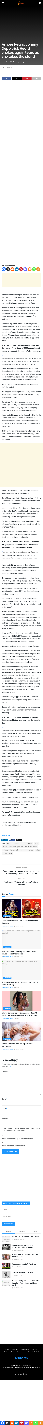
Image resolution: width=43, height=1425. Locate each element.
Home (3, 67)
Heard (5, 847)
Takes (38, 850)
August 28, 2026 (19, 926)
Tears (5, 853)
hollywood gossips (16, 847)
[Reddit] (12, 269)
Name (4, 1099)
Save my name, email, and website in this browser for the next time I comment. (22, 1129)
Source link (6, 835)
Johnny (5, 850)
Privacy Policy (25, 1350)
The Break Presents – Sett (22, 1272)
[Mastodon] (25, 269)
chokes (29, 843)
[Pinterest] (21, 269)
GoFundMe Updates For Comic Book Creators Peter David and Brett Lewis (26, 1283)
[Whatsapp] (34, 269)
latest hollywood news (18, 850)
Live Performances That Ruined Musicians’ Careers (20, 921)
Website (5, 1119)
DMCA (34, 1350)
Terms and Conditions (25, 1352)
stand (31, 850)
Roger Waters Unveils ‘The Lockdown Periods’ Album (22, 1246)
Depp (36, 843)
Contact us (37, 1352)
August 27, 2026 (19, 957)
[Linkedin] (17, 269)
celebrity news (19, 843)
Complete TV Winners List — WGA (25, 1237)
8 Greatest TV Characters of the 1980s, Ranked (25, 1255)
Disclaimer (15, 1350)
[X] (8, 269)
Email (4, 1109)
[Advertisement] (21, 173)
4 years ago (21, 62)
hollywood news (31, 847)
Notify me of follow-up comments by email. (18, 1139)
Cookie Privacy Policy (8, 1352)
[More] (38, 269)
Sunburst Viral (9, 62)
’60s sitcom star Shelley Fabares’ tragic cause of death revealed (19, 952)
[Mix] (30, 269)
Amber (9, 843)
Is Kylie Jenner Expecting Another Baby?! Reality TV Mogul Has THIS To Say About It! (20, 1014)
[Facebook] (4, 269)
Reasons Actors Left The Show (24, 1264)
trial (10, 853)
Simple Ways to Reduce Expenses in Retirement (17, 1044)
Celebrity (9, 67)
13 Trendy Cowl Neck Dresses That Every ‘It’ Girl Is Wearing (20, 983)
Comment (6, 1071)
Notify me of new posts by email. (14, 1146)
